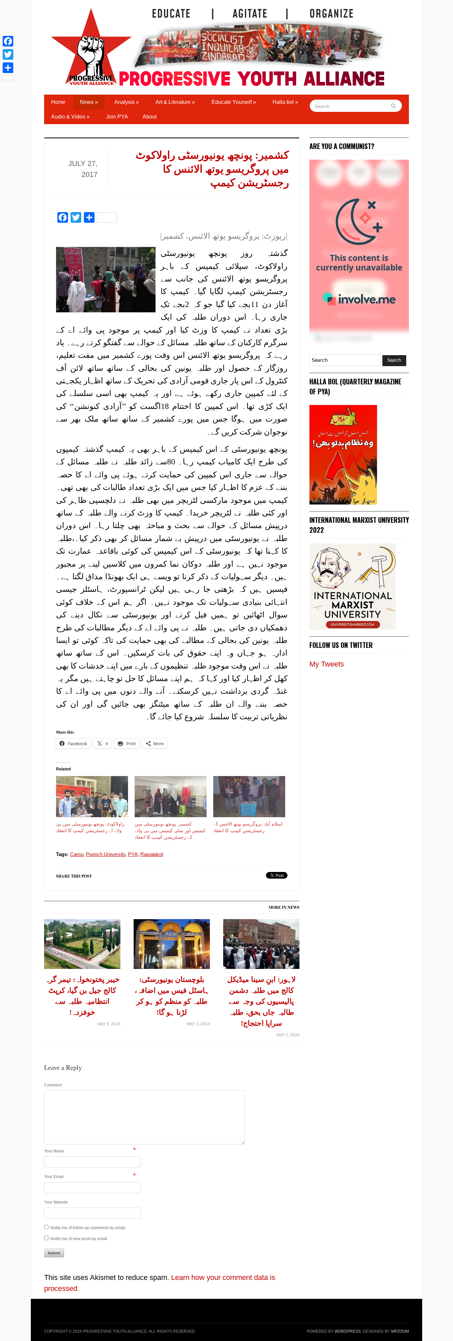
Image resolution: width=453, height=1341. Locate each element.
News (89, 102)
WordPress (348, 1331)
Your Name (54, 1151)
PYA (133, 854)
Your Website (56, 1202)
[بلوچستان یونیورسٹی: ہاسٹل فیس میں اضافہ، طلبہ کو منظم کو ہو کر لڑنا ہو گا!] (172, 946)
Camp (76, 854)
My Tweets (326, 664)
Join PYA (117, 116)
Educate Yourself (234, 102)
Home (58, 102)
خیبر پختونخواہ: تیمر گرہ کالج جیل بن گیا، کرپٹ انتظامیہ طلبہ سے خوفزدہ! (82, 995)
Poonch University (105, 854)
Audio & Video (70, 116)
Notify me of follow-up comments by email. (88, 1227)
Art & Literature (175, 102)
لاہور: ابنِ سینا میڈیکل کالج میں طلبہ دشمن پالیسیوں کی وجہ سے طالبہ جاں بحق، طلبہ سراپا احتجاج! (261, 1001)
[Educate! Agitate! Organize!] (218, 43)
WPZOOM (400, 1331)
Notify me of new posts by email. (79, 1238)
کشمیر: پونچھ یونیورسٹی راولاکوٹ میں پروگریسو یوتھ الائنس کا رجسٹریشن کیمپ (212, 169)
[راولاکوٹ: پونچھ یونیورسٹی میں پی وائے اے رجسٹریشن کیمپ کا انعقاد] (92, 796)
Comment (53, 1085)
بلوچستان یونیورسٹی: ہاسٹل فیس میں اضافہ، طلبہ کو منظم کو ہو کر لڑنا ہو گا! (172, 995)
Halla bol (285, 102)
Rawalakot (151, 854)
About (150, 116)
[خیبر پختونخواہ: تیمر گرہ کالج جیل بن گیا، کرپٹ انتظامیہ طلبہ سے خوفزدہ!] (82, 946)
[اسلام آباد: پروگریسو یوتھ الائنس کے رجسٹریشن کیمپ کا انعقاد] (249, 796)
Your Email (54, 1176)
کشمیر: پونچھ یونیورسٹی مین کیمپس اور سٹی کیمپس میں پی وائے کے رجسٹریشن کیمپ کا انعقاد (170, 830)
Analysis (126, 102)
